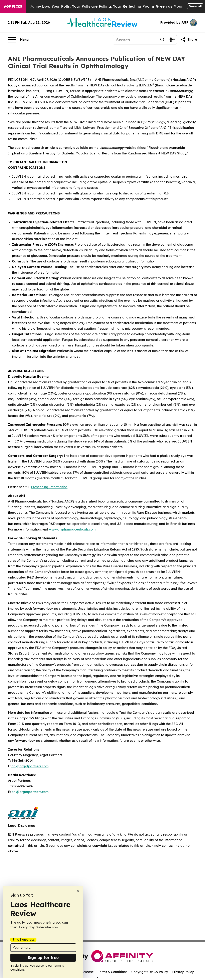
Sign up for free (43, 957)
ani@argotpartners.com (29, 766)
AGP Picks (13, 6)
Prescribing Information (49, 487)
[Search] (162, 39)
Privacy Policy (183, 972)
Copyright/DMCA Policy (149, 972)
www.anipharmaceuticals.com (72, 529)
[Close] (78, 891)
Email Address (23, 940)
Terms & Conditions (112, 972)
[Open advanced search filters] (172, 39)
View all (195, 6)
